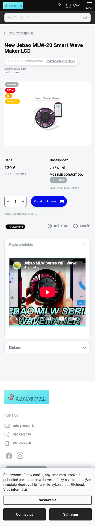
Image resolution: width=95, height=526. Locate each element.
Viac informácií (15, 489)
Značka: (12, 72)
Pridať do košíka (45, 201)
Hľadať (85, 17)
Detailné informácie (18, 214)
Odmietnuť (24, 514)
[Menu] (89, 5)
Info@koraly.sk (23, 426)
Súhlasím (70, 514)
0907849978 (22, 434)
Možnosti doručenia (64, 188)
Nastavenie (48, 500)
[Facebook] (8, 455)
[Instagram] (19, 455)
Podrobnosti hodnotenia (60, 61)
